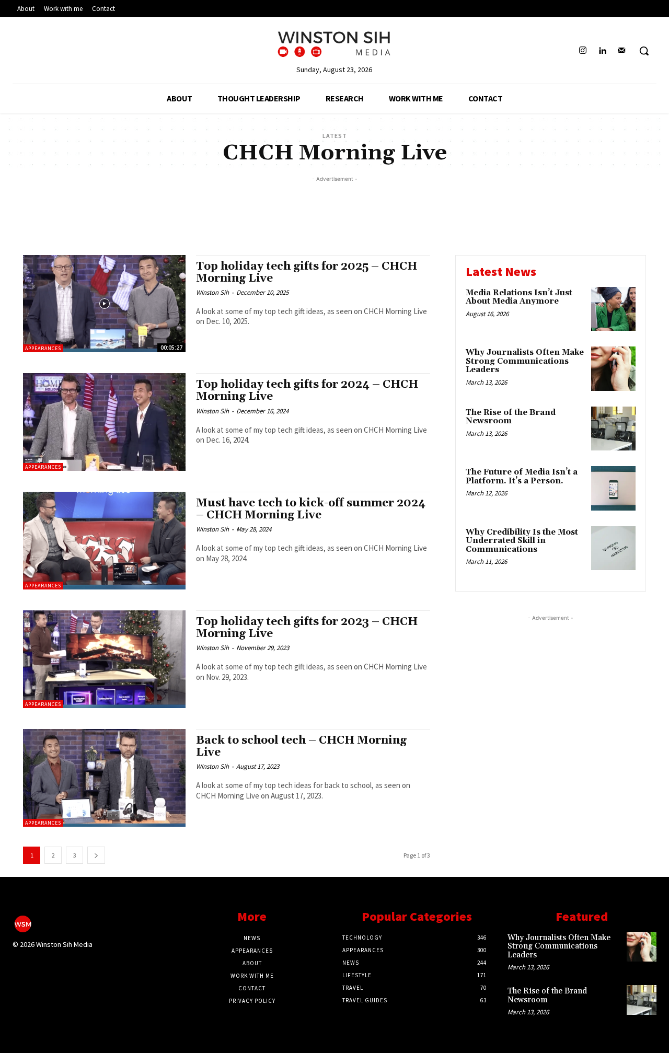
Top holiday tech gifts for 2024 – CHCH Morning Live (307, 390)
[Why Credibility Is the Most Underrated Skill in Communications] (613, 548)
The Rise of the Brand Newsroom (511, 417)
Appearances (43, 348)
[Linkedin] (602, 51)
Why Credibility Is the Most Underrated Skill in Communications (522, 540)
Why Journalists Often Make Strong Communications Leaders (525, 361)
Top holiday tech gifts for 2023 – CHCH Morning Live (307, 628)
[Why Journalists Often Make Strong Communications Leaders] (613, 368)
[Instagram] (582, 51)
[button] (643, 50)
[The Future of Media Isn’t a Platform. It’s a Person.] (613, 488)
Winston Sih (212, 292)
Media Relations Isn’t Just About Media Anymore (519, 297)
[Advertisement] (334, 208)
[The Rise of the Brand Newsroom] (613, 429)
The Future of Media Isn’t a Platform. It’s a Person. (522, 476)
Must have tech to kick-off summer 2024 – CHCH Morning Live (310, 509)
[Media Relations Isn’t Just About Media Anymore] (613, 309)
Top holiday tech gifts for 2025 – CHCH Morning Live (306, 272)
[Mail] (622, 51)
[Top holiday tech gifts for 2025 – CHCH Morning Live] (104, 304)
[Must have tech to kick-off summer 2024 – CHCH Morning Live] (104, 540)
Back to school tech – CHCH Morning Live (301, 746)
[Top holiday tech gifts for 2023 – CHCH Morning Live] (104, 659)
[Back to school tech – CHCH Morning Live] (104, 778)
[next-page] (96, 855)
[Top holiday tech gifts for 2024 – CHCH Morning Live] (104, 422)
